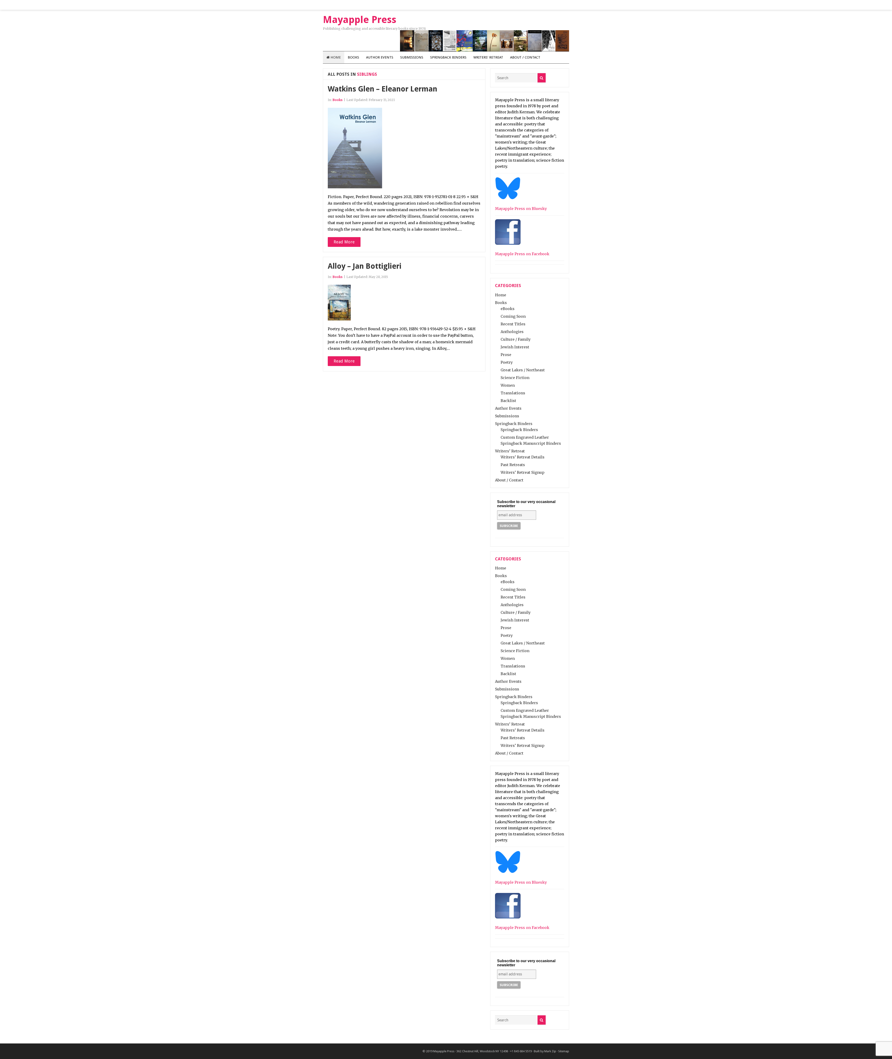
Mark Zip (550, 1051)
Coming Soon (513, 316)
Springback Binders (448, 57)
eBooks (508, 308)
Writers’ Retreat (488, 57)
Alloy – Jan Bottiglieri (364, 266)
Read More (344, 241)
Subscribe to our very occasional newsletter (526, 504)
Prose (506, 354)
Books (353, 57)
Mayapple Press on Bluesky (521, 208)
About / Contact (525, 57)
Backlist (508, 400)
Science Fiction (515, 377)
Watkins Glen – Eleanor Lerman (382, 89)
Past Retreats (513, 464)
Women (508, 385)
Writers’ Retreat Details (522, 457)
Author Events (379, 57)
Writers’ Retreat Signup (522, 472)
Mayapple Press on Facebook (522, 254)
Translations (513, 393)
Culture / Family (516, 339)
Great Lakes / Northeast (523, 370)
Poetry (507, 362)
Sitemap (563, 1051)
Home (335, 57)
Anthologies (512, 331)
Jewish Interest (515, 347)
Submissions (411, 57)
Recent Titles (513, 324)
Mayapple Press (443, 1051)
